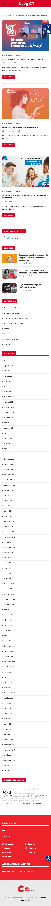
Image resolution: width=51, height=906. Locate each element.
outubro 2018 (9, 698)
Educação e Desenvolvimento (14, 323)
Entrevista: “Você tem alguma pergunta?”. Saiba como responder (33, 271)
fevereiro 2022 (9, 521)
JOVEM (7, 792)
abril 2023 (7, 449)
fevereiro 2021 (9, 584)
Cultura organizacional (12, 313)
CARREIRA (26, 803)
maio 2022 (7, 506)
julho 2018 (7, 708)
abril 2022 (7, 511)
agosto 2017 (8, 765)
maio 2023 (7, 443)
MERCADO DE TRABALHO (23, 798)
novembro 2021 (9, 537)
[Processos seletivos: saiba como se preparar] (25, 35)
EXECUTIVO (7, 803)
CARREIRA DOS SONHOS (10, 798)
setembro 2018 (9, 703)
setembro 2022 (9, 485)
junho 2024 (8, 376)
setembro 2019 (9, 672)
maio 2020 (7, 630)
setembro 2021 (9, 547)
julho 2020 (7, 620)
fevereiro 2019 (9, 693)
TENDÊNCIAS (44, 787)
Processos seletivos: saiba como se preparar (22, 59)
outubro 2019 (9, 667)
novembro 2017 (9, 750)
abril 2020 (7, 636)
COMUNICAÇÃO (29, 801)
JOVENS (36, 803)
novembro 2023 (9, 412)
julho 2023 (7, 433)
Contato (5, 830)
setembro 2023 (9, 423)
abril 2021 (7, 573)
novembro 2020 (9, 599)
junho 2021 (8, 563)
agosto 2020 (8, 615)
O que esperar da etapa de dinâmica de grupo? (30, 285)
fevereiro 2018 (9, 734)
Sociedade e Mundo (11, 339)
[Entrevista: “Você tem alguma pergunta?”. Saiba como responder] (9, 274)
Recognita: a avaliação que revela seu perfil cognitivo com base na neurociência (33, 257)
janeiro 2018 (8, 740)
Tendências (8, 344)
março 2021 (8, 578)
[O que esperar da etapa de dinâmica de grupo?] (9, 288)
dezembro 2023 (9, 407)
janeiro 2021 (8, 589)
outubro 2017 (9, 755)
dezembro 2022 (9, 469)
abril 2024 (7, 386)
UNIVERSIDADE (6, 801)
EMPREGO (15, 796)
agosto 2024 (8, 366)
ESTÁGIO (44, 804)
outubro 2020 (9, 604)
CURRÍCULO (24, 787)
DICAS (37, 789)
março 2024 (8, 392)
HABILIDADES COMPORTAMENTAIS (35, 793)
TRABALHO (31, 787)
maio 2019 (7, 688)
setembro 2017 (9, 760)
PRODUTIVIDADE (16, 804)
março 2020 (8, 641)
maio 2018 (7, 719)
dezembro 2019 (9, 656)
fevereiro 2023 (9, 459)
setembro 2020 (9, 610)
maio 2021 (7, 568)
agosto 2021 (8, 552)
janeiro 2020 (8, 651)
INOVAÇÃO (31, 789)
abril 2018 (7, 724)
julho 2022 (7, 495)
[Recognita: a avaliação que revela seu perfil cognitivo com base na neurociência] (9, 258)
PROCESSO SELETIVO (37, 796)
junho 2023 (8, 438)
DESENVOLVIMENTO (17, 801)
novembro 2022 (9, 475)
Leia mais (8, 77)
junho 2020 (8, 625)
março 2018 (8, 729)
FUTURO (37, 787)
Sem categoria (9, 334)
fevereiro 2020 (9, 646)
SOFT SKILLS (23, 796)
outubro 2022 (9, 480)
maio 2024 (7, 381)
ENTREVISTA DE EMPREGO (14, 787)
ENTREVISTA (37, 801)
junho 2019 (8, 682)
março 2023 (8, 454)
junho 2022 (8, 501)
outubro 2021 (9, 542)
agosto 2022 (8, 490)
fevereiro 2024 (9, 397)
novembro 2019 (9, 662)
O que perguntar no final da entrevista (20, 127)
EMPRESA (7, 795)
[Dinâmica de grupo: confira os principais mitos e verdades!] (25, 171)
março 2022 (8, 516)
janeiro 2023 (8, 464)
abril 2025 (7, 360)
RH (3, 798)
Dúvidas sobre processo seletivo (11, 55)
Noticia (6, 329)
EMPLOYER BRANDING (22, 789)
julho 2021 (7, 558)
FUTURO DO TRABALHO (37, 798)
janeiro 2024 (8, 402)
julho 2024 (7, 371)
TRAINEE (4, 787)
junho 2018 (8, 714)
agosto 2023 (8, 428)
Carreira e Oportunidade (12, 308)
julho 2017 (7, 771)
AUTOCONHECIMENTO (19, 793)
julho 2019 (7, 677)
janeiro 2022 (8, 526)
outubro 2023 (9, 417)
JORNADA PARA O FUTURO (9, 789)
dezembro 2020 (9, 594)
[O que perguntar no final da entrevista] (25, 103)
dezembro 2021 (9, 532)
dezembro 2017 (9, 745)
